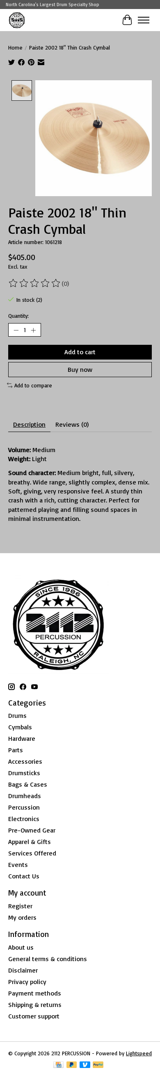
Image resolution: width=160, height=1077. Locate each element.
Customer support (33, 1016)
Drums (17, 715)
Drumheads (24, 796)
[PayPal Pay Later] (71, 1065)
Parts (15, 750)
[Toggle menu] (143, 20)
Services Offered (32, 853)
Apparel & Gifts (29, 841)
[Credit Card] (58, 1065)
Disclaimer (23, 970)
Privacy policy (27, 981)
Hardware (21, 738)
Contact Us (23, 876)
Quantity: (18, 315)
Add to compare (33, 385)
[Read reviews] (35, 283)
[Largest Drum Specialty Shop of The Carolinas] (16, 19)
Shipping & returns (35, 1004)
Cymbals (20, 727)
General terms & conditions (47, 959)
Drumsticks (24, 773)
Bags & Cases (27, 784)
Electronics (23, 819)
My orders (22, 917)
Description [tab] (29, 424)
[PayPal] (98, 1065)
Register (20, 906)
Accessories (25, 761)
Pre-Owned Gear (31, 830)
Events (18, 864)
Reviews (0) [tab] (72, 424)
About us (21, 947)
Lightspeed (139, 1053)
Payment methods (34, 993)
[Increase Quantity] (33, 330)
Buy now (80, 369)
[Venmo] (85, 1065)
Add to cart (80, 352)
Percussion (24, 807)
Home (15, 47)
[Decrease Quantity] (16, 330)
